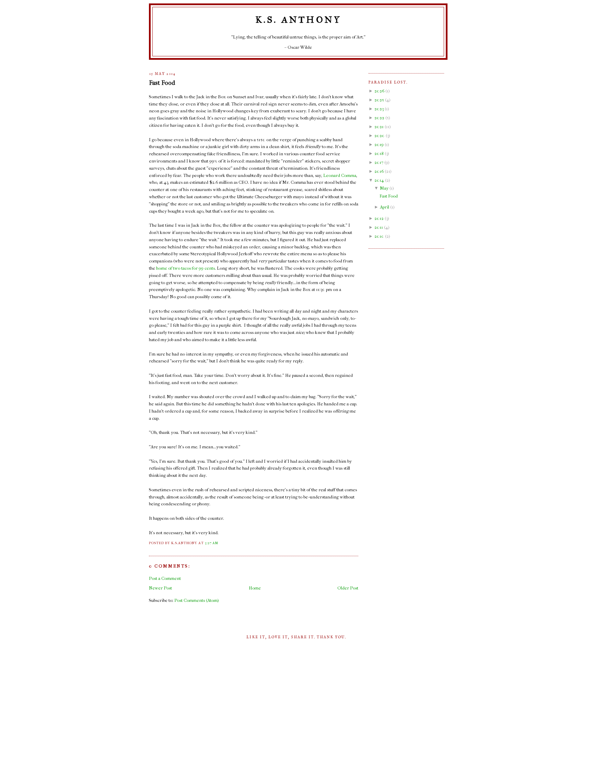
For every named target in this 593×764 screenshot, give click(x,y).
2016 (379, 171)
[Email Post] (219, 543)
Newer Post (160, 588)
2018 (379, 153)
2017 (378, 162)
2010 (379, 236)
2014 (379, 180)
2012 (379, 218)
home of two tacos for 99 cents (185, 268)
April (384, 207)
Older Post (347, 588)
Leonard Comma (339, 175)
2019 (379, 144)
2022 (379, 117)
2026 (379, 90)
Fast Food (162, 83)
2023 (379, 108)
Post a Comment (165, 578)
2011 (378, 227)
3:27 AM (211, 543)
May (384, 188)
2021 (379, 126)
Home (255, 588)
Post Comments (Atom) (196, 600)
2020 (379, 135)
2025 (379, 99)
